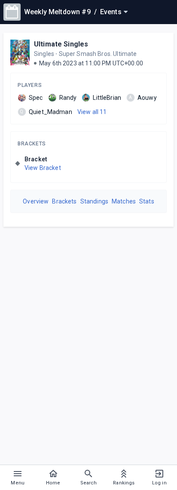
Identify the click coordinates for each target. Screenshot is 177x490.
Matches (124, 201)
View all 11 (92, 111)
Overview (36, 201)
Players (30, 85)
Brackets (32, 144)
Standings (94, 201)
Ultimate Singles (61, 44)
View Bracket (42, 167)
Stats (146, 201)
